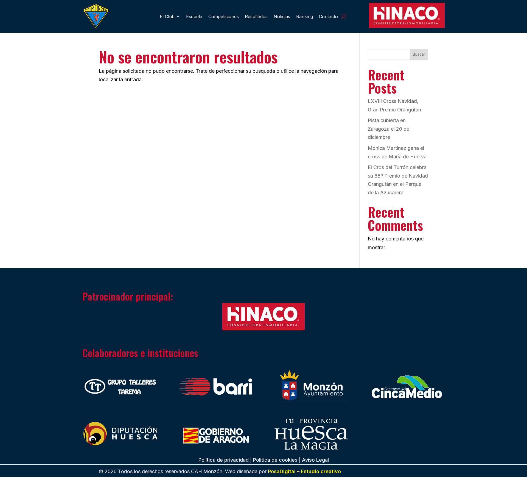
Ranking (304, 16)
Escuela (194, 16)
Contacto (328, 16)
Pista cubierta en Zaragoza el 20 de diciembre (388, 128)
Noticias (282, 16)
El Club (167, 16)
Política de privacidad (223, 460)
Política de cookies (275, 460)
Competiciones (223, 16)
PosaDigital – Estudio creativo (304, 471)
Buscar (419, 54)
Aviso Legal (315, 460)
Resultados (256, 16)
